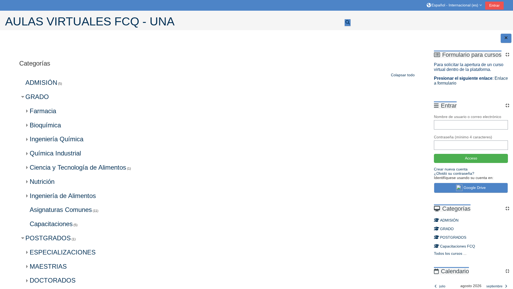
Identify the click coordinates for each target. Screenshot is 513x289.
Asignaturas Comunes (61, 209)
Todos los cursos (448, 253)
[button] (454, 5)
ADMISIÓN (449, 220)
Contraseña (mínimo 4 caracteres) (463, 137)
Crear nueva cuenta (451, 169)
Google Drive (475, 187)
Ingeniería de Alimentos (63, 195)
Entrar (494, 5)
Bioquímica (45, 125)
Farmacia (43, 111)
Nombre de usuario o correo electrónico (467, 117)
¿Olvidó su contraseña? (454, 173)
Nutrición (42, 181)
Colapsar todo (403, 75)
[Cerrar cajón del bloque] (506, 38)
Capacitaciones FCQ (457, 246)
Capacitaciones (51, 223)
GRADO (447, 229)
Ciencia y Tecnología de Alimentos (78, 167)
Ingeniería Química (56, 139)
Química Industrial (55, 153)
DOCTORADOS (53, 280)
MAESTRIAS (48, 266)
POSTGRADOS (453, 237)
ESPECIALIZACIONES (63, 252)
